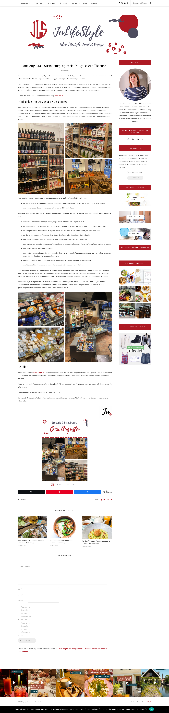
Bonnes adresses (56, 61)
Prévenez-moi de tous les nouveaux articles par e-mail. (25, 629)
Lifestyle (51, 3)
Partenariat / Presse (79, 3)
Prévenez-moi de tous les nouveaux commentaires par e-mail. (26, 613)
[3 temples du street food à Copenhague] (127, 294)
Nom (20, 589)
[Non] (166, 709)
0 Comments (22, 499)
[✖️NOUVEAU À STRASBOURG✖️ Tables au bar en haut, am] (14, 683)
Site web (20, 601)
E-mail (20, 595)
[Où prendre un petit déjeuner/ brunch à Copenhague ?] (143, 294)
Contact (94, 3)
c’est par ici (59, 96)
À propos (63, 3)
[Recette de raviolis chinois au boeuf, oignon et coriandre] (127, 277)
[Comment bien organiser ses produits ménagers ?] (143, 311)
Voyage (39, 3)
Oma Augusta (38, 372)
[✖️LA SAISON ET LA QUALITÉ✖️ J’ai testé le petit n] (127, 683)
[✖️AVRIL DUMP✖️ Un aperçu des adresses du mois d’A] (98, 683)
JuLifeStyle (148, 702)
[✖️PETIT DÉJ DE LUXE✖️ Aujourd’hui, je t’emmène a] (42, 683)
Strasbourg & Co (24, 3)
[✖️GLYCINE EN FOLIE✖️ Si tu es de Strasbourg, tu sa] (155, 683)
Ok (151, 709)
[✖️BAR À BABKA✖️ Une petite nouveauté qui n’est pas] (70, 683)
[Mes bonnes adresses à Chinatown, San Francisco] (127, 311)
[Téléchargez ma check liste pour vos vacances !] (143, 277)
